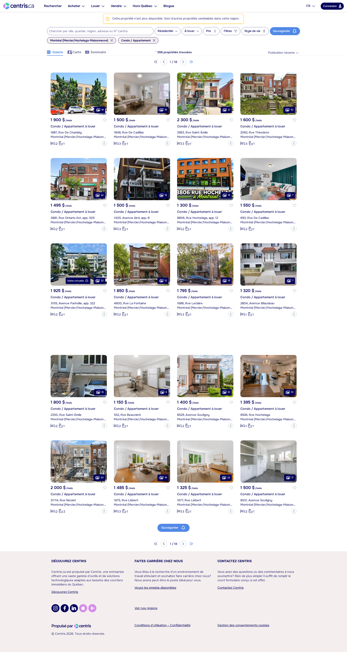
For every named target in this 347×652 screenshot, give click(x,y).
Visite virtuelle (75, 280)
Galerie (57, 52)
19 (102, 109)
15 (166, 109)
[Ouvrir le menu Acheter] (83, 6)
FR (308, 6)
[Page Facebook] (65, 608)
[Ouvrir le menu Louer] (103, 6)
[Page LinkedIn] (74, 608)
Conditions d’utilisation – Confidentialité (163, 625)
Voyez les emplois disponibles (155, 588)
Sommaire (98, 52)
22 (102, 195)
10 (229, 392)
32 (292, 109)
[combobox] (100, 31)
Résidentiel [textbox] (165, 31)
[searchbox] (97, 31)
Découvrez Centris (68, 561)
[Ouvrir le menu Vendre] (125, 6)
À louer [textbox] (190, 31)
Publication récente (281, 53)
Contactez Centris (234, 561)
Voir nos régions (146, 608)
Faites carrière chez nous (159, 561)
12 (166, 280)
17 (292, 477)
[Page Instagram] (55, 608)
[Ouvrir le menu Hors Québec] (155, 6)
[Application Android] (92, 608)
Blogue (168, 6)
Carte (76, 52)
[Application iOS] (83, 608)
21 (229, 109)
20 (102, 477)
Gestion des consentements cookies (243, 625)
